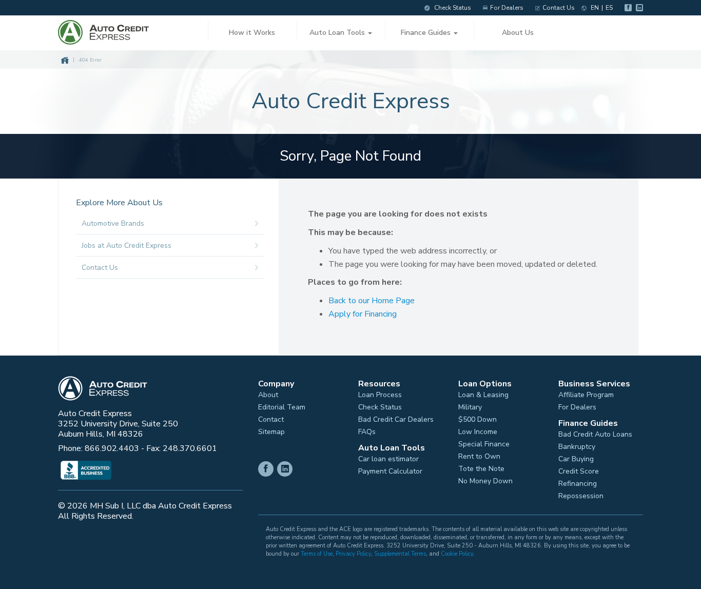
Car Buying (576, 459)
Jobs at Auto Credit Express (126, 245)
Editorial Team (281, 407)
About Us (518, 32)
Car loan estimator (388, 459)
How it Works (252, 32)
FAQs (367, 432)
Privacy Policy (353, 554)
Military (470, 407)
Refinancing (577, 484)
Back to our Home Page (371, 300)
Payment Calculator (390, 471)
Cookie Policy (457, 554)
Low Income (477, 432)
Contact (271, 420)
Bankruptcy (576, 447)
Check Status (452, 8)
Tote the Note (481, 469)
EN (595, 8)
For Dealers (506, 8)
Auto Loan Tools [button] (338, 32)
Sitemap (271, 432)
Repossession (580, 496)
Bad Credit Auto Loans (595, 434)
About (268, 395)
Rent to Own (479, 457)
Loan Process (380, 395)
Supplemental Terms (400, 554)
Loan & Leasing (483, 395)
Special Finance (484, 444)
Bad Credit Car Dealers (396, 420)
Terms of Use (317, 554)
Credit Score (578, 471)
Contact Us (558, 8)
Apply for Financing (362, 314)
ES (609, 8)
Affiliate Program (586, 395)
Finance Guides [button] (427, 32)
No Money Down (485, 481)
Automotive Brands (113, 223)
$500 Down (477, 420)
